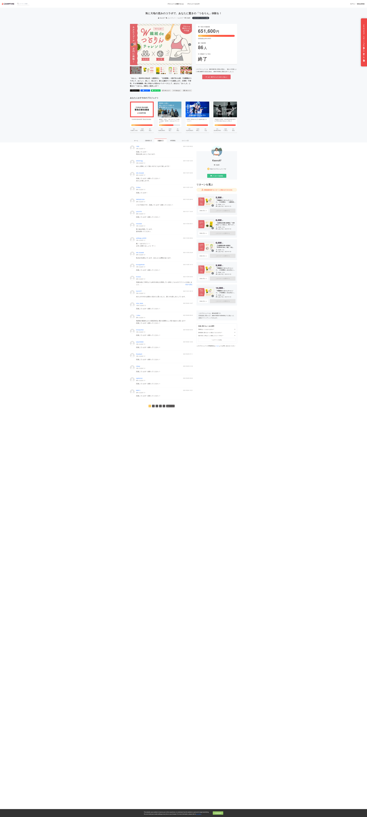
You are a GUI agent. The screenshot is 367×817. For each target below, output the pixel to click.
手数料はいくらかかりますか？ (206, 329)
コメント (185, 140)
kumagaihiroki (140, 264)
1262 (137, 146)
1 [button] (149, 406)
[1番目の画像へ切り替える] (136, 70)
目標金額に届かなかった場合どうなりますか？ (210, 332)
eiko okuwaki (140, 173)
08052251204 (140, 199)
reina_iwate (139, 303)
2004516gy (139, 161)
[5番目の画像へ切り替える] (186, 70)
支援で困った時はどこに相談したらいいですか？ (210, 335)
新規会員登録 (361, 4)
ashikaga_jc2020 (141, 238)
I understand (218, 813)
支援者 (160, 141)
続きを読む (189, 284)
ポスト (136, 90)
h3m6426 (139, 224)
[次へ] (189, 44)
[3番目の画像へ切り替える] (161, 70)
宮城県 (188, 18)
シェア (146, 90)
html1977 (139, 291)
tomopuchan (140, 330)
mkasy (138, 366)
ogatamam (139, 378)
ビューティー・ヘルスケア (176, 18)
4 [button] (160, 406)
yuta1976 (139, 211)
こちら (217, 346)
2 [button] (153, 406)
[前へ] (132, 44)
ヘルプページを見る (217, 340)
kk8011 (138, 390)
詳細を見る (202, 210)
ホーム (136, 140)
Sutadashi (139, 354)
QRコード (188, 90)
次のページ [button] (170, 406)
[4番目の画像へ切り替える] (173, 70)
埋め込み (177, 90)
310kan (138, 187)
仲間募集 (172, 140)
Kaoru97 (162, 18)
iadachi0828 (139, 342)
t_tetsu (138, 315)
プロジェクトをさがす (193, 4)
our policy (198, 814)
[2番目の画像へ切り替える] (148, 70)
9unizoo (138, 277)
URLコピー (167, 90)
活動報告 (148, 140)
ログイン (352, 4)
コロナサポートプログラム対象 (200, 18)
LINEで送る (157, 90)
